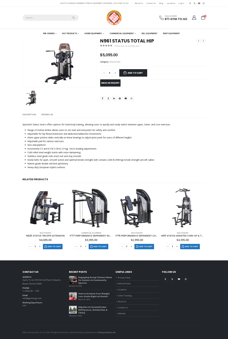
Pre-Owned (49, 33)
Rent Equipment (171, 33)
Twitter (108, 98)
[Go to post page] (73, 279)
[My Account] (194, 18)
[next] (203, 41)
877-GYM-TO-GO (121, 3)
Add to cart (135, 72)
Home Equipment (93, 33)
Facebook (102, 98)
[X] (194, 3)
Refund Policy (124, 283)
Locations (171, 3)
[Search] (73, 18)
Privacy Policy (124, 277)
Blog (161, 3)
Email (125, 98)
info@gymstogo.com (32, 298)
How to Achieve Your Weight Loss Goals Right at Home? (94, 295)
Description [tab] (29, 114)
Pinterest (119, 98)
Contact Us (151, 3)
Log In (181, 3)
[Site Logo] (114, 17)
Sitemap (121, 313)
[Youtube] (199, 3)
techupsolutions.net (106, 332)
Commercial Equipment (122, 33)
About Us (139, 3)
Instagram (186, 279)
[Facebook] (190, 3)
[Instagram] (203, 3)
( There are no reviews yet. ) (127, 46)
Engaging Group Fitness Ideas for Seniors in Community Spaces (95, 280)
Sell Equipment (149, 33)
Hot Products (69, 33)
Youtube (179, 279)
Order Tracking (125, 295)
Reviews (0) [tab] (47, 114)
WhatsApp (131, 98)
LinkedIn (114, 98)
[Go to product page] (45, 208)
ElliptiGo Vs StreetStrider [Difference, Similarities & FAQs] (92, 310)
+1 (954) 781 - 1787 (30, 291)
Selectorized (114, 61)
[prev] (199, 41)
